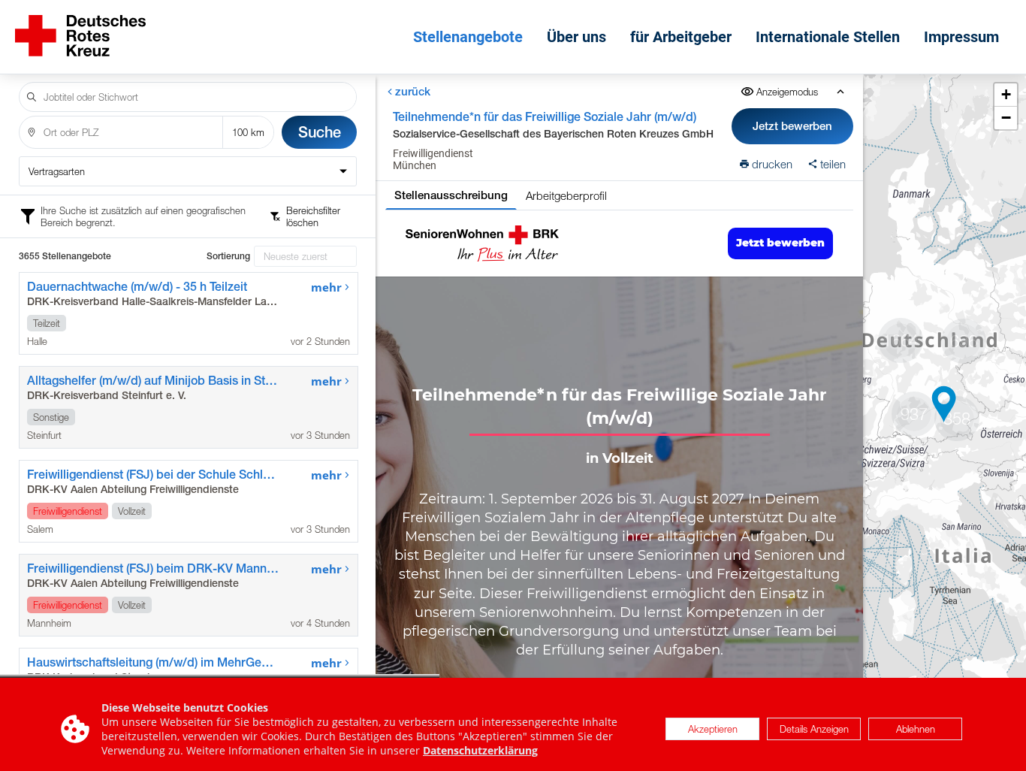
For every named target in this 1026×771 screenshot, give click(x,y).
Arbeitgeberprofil (566, 195)
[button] (944, 404)
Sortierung (228, 256)
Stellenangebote (468, 37)
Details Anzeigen (814, 729)
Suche (319, 132)
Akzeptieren (713, 729)
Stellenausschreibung (451, 195)
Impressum (961, 37)
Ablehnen (915, 729)
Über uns (576, 37)
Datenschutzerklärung (480, 750)
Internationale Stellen (828, 37)
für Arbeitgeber (681, 37)
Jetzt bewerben (793, 125)
